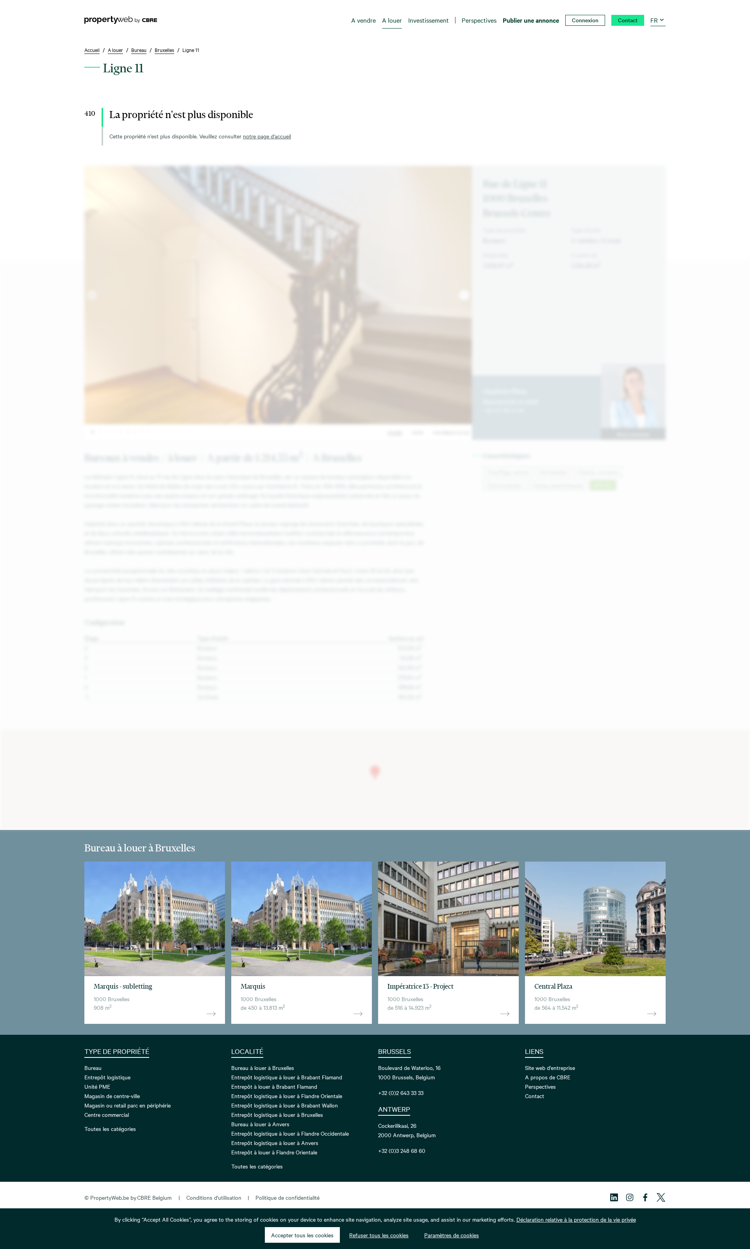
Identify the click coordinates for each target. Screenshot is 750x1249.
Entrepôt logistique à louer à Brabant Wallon (284, 1105)
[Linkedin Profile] (614, 1197)
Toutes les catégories (110, 1129)
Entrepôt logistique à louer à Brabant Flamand (286, 1077)
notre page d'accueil (267, 136)
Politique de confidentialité (287, 1197)
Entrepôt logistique (107, 1077)
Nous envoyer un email (510, 401)
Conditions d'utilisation (213, 1197)
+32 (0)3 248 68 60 (401, 1150)
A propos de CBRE (547, 1077)
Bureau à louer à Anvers (260, 1124)
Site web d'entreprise (550, 1068)
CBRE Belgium (154, 1197)
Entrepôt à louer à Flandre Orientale (274, 1152)
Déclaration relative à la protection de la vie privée (576, 1219)
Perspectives (540, 1086)
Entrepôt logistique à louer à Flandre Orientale (286, 1096)
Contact (534, 1096)
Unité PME (97, 1086)
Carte (417, 431)
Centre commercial (106, 1114)
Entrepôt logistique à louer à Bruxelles (277, 1114)
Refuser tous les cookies (379, 1235)
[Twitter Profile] (661, 1197)
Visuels (394, 431)
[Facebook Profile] (645, 1197)
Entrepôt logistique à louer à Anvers (274, 1143)
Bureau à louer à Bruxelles (262, 1068)
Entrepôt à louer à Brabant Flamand (274, 1086)
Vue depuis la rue (450, 431)
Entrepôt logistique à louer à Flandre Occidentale (290, 1133)
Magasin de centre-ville (112, 1096)
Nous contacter (633, 433)
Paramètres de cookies (451, 1235)
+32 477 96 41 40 (504, 410)
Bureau (93, 1068)
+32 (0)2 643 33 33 (400, 1093)
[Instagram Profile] (629, 1197)
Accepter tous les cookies (302, 1235)
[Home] (120, 20)
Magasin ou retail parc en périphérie (127, 1105)
